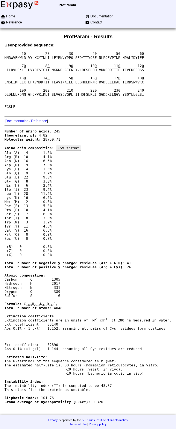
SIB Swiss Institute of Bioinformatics (105, 420)
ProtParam (67, 5)
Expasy (53, 420)
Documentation (17, 121)
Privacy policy (97, 424)
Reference (39, 121)
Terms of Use (78, 424)
